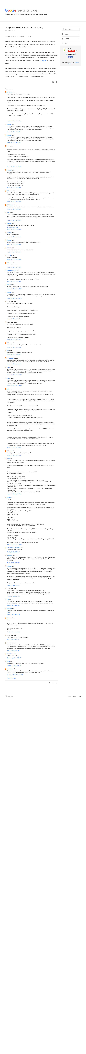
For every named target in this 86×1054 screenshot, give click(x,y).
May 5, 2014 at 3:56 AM (13, 650)
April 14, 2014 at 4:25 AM (13, 605)
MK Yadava (10, 205)
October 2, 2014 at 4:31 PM (14, 665)
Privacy (75, 696)
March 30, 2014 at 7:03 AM (14, 259)
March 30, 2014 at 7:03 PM (14, 354)
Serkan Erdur (10, 358)
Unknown (9, 124)
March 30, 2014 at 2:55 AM (14, 187)
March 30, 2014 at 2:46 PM (14, 339)
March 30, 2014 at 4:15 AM (14, 229)
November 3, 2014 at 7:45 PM (15, 674)
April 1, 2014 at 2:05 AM (13, 552)
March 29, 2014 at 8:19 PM (14, 121)
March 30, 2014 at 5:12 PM (14, 347)
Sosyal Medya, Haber (12, 227)
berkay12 (9, 232)
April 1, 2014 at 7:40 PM (13, 585)
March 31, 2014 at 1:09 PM (14, 447)
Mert (8, 146)
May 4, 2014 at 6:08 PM (13, 639)
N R (8, 389)
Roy (8, 599)
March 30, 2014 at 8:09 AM (14, 281)
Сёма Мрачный (11, 653)
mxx (8, 350)
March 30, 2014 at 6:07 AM (14, 244)
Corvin (9, 367)
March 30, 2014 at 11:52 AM (14, 289)
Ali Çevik (9, 92)
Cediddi (9, 247)
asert (8, 458)
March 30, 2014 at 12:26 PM (14, 298)
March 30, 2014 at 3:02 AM (14, 201)
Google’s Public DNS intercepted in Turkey (24, 27)
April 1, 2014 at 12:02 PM (13, 562)
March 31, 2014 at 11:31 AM (14, 385)
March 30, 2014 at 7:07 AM (14, 267)
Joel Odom (10, 555)
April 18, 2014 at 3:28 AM (13, 614)
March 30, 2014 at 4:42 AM (14, 237)
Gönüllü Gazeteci (11, 270)
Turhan (9, 618)
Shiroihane (10, 669)
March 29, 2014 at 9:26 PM (14, 142)
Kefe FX (9, 255)
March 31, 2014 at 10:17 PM (14, 544)
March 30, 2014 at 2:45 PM (14, 319)
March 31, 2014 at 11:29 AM (14, 375)
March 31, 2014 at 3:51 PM (14, 494)
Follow (71, 57)
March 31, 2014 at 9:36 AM (14, 364)
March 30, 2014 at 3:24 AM (14, 209)
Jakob (8, 212)
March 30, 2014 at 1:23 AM (14, 166)
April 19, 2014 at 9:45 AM (13, 632)
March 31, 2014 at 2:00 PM (14, 455)
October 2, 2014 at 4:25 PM (14, 658)
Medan (9, 497)
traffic (8, 612)
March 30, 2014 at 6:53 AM (14, 252)
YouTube (43, 60)
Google (70, 696)
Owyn (8, 661)
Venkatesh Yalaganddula (14, 547)
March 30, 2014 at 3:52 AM (14, 220)
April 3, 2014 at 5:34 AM (13, 596)
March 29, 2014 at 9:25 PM (14, 132)
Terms (79, 696)
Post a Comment (11, 678)
